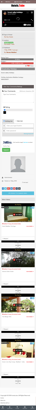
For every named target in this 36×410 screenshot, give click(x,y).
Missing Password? (29, 133)
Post (28, 2)
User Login (18, 2)
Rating (7, 107)
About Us (2, 400)
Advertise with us (4, 403)
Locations (9, 408)
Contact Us (3, 405)
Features (25, 408)
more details (29, 226)
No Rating (18, 204)
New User (20, 121)
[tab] (8, 121)
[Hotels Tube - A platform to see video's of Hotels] (18, 5)
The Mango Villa (17, 316)
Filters (17, 408)
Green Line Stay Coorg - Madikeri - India (17, 362)
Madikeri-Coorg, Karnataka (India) (12, 223)
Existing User (9, 121)
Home (2, 398)
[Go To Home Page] (2, 1)
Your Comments (9, 91)
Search (32, 408)
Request (6, 238)
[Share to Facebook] (3, 188)
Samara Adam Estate (17, 271)
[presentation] (8, 121)
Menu (8, 2)
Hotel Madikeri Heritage (17, 226)
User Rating (18, 380)
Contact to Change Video (18, 193)
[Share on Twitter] (5, 188)
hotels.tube (15, 395)
